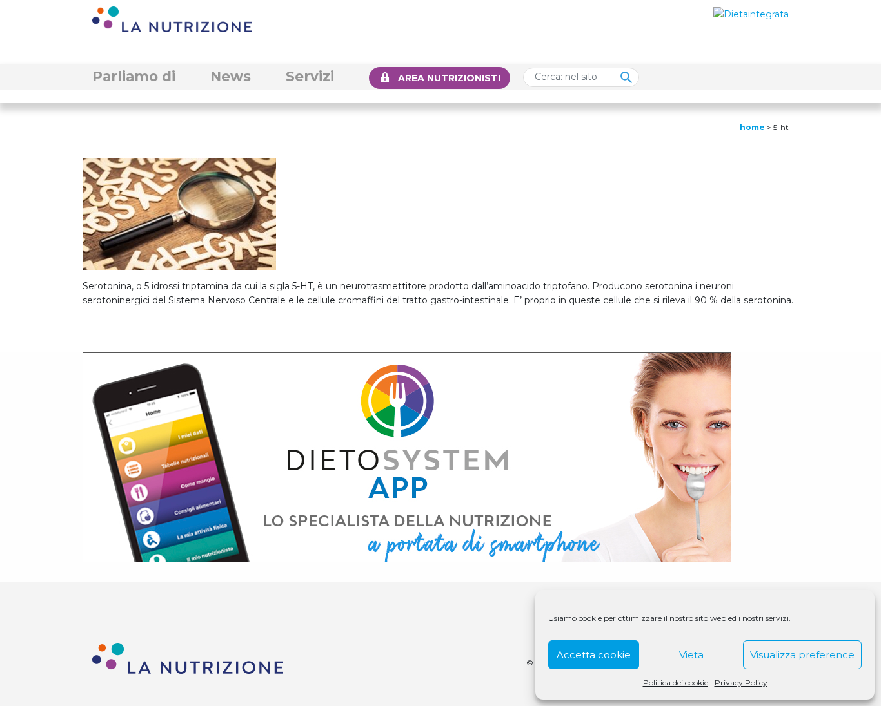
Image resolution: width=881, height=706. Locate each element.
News (230, 76)
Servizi (310, 76)
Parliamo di (133, 76)
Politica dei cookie (675, 682)
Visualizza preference (802, 655)
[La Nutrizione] (172, 18)
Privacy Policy (741, 682)
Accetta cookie (594, 655)
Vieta (691, 655)
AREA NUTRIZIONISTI (449, 78)
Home (752, 127)
